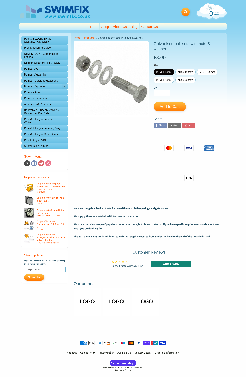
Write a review (171, 264)
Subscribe (34, 277)
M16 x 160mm (208, 72)
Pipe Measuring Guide (37, 47)
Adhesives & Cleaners (37, 104)
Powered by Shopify (123, 370)
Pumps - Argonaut (46, 87)
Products (89, 38)
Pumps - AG (31, 68)
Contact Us (149, 27)
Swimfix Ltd (121, 367)
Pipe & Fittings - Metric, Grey (41, 134)
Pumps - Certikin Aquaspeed (41, 80)
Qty (155, 88)
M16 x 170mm (165, 80)
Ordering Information (167, 353)
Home (92, 27)
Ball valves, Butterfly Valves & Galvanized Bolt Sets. (41, 112)
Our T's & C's (124, 353)
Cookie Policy (87, 353)
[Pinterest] (41, 163)
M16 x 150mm (187, 72)
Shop (105, 27)
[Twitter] (27, 163)
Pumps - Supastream (36, 98)
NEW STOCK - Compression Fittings (41, 55)
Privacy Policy (106, 353)
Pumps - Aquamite (35, 74)
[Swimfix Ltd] (55, 12)
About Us (120, 27)
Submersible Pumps (36, 146)
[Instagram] (48, 163)
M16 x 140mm (165, 72)
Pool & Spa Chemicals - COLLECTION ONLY (38, 40)
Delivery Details (143, 353)
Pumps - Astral (32, 92)
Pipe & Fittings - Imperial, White (39, 121)
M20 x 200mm (187, 80)
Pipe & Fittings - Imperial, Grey (42, 128)
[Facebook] (34, 163)
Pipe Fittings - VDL (35, 140)
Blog (134, 27)
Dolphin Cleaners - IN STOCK (42, 62)
